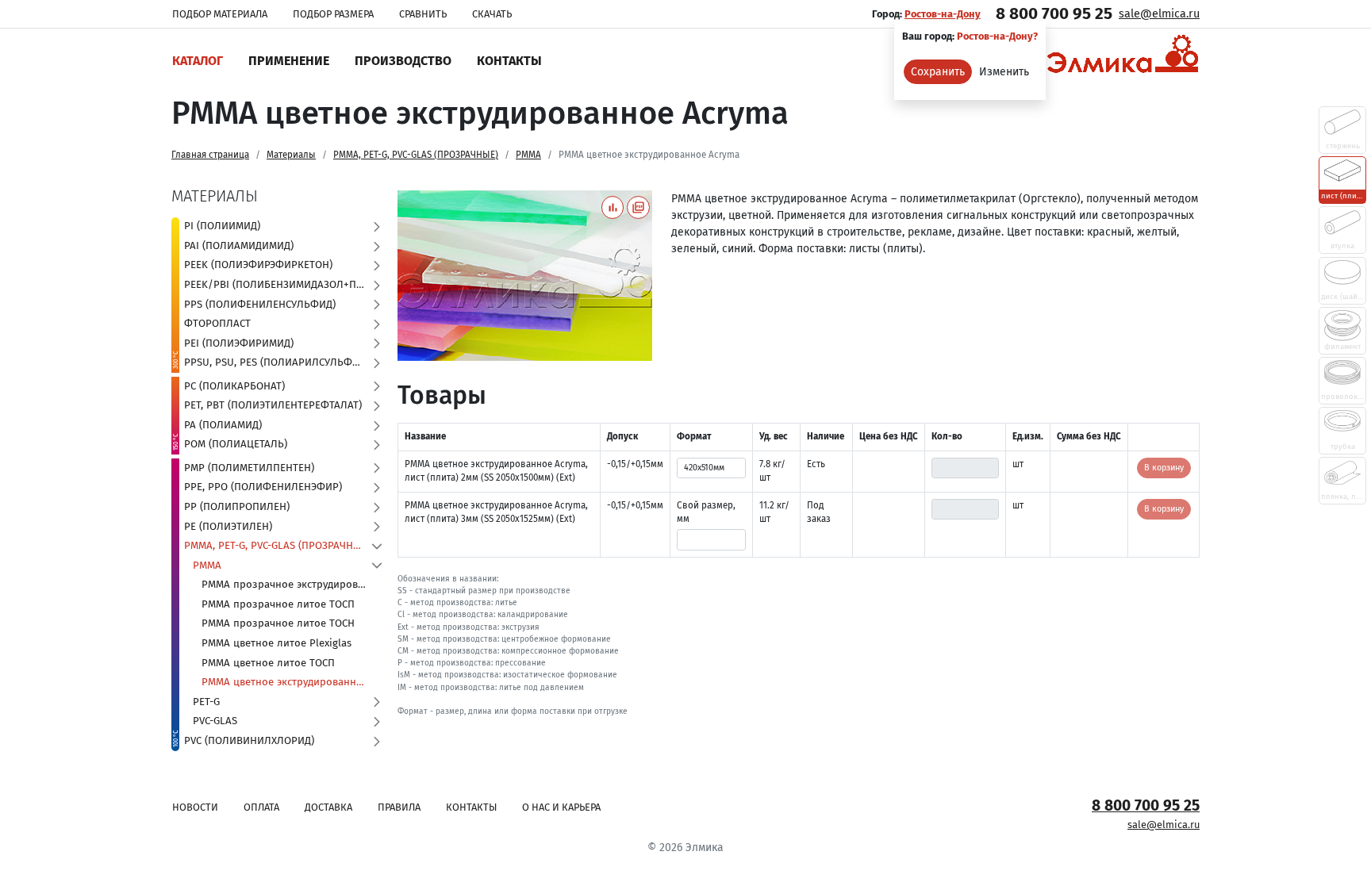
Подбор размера (333, 14)
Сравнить (423, 14)
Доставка (328, 807)
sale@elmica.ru (1159, 14)
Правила (399, 807)
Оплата (261, 807)
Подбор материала (219, 14)
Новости (195, 807)
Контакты (509, 60)
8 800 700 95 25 (1054, 13)
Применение (288, 60)
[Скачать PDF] (638, 207)
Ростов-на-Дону (942, 14)
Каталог (197, 60)
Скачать (492, 14)
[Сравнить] (612, 207)
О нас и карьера (561, 807)
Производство (403, 60)
